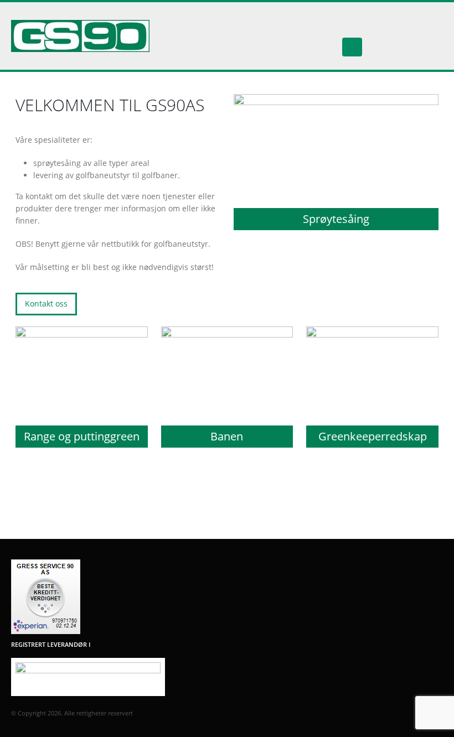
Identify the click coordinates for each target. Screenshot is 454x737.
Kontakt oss (46, 303)
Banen (226, 436)
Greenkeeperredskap (372, 436)
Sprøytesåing (336, 218)
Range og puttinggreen (82, 436)
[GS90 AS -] (80, 36)
